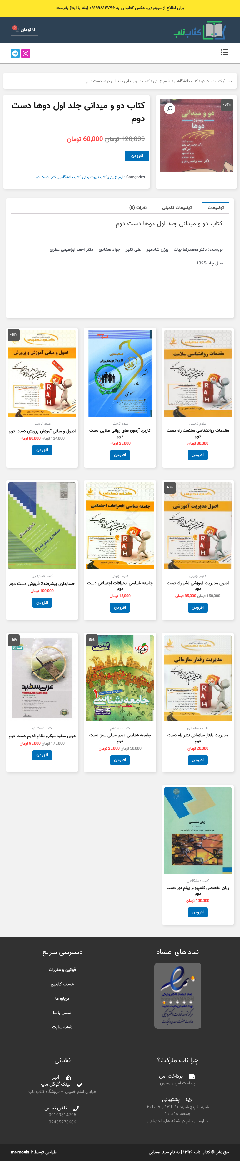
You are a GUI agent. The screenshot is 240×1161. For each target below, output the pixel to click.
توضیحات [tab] (216, 207)
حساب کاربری (62, 984)
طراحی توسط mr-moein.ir (34, 1152)
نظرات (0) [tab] (138, 207)
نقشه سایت (62, 1027)
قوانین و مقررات (62, 970)
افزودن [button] (198, 455)
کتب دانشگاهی (186, 81)
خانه (229, 81)
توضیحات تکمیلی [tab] (177, 207)
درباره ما (62, 998)
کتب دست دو (211, 81)
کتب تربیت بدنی (94, 177)
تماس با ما (62, 1013)
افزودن (137, 156)
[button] (169, 108)
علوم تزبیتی (162, 81)
